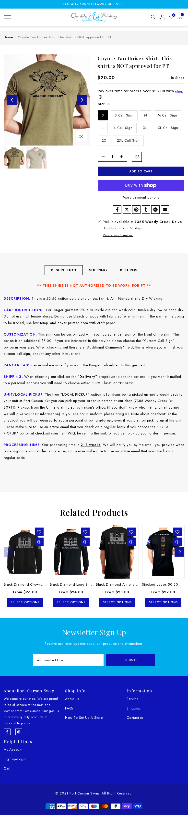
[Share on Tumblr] (146, 209)
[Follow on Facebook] (7, 732)
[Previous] (12, 100)
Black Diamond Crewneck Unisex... (33, 584)
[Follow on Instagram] (18, 732)
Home (8, 37)
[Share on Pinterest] (136, 209)
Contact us (135, 717)
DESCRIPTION (63, 270)
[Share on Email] (165, 209)
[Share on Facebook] (117, 209)
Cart (7, 768)
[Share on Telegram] (155, 209)
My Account (13, 749)
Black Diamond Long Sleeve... (75, 584)
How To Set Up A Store (84, 717)
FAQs (69, 708)
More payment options (141, 197)
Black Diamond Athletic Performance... (128, 584)
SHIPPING (98, 270)
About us (72, 698)
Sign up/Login (15, 759)
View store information (118, 235)
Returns (132, 698)
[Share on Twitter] (127, 209)
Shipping (133, 708)
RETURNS (128, 270)
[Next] (82, 100)
